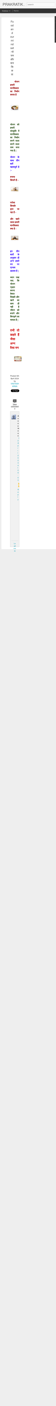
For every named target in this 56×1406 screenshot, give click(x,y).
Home (16, 10)
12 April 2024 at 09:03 (18, 459)
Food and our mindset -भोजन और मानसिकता (12, 48)
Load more (15, 547)
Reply (18, 494)
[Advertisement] (34, 62)
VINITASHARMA (15, 385)
